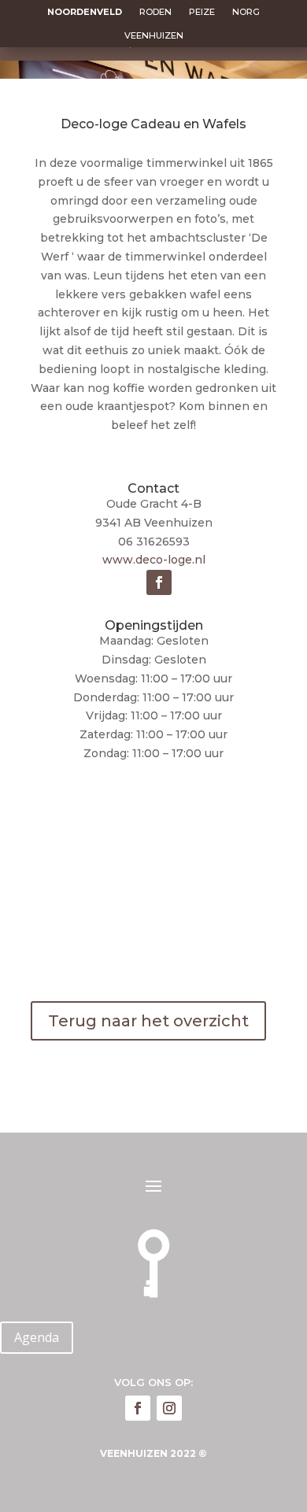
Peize (202, 11)
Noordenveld (84, 11)
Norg (246, 11)
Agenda (36, 1337)
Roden (155, 11)
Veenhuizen (153, 35)
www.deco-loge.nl (153, 560)
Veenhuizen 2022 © (153, 1453)
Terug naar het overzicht (148, 1020)
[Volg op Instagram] (169, 1408)
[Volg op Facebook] (159, 582)
